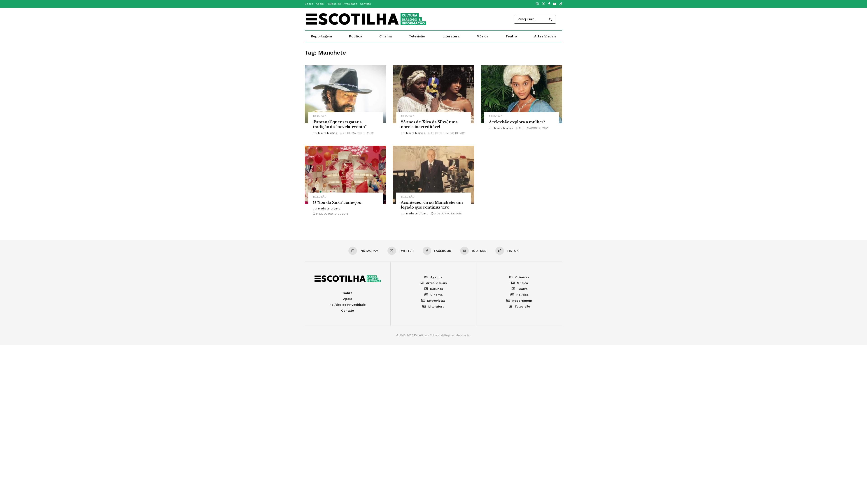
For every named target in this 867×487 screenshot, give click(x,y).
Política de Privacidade (341, 3)
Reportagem (321, 36)
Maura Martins (327, 133)
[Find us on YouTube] (554, 4)
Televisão (417, 36)
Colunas (436, 289)
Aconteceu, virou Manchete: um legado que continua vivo (432, 205)
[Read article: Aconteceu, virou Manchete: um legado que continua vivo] (433, 175)
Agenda (436, 277)
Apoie (320, 3)
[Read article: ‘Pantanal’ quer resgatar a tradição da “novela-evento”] (345, 94)
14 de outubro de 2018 (331, 213)
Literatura (451, 36)
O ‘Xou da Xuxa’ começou (337, 202)
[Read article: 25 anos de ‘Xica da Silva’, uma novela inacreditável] (433, 94)
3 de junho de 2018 (447, 213)
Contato (365, 3)
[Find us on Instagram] (537, 4)
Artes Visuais (545, 36)
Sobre (309, 3)
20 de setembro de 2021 (448, 133)
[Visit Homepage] (366, 19)
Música (482, 36)
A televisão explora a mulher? (517, 122)
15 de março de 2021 (533, 128)
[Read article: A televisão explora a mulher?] (521, 94)
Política (355, 36)
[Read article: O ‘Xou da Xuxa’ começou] (345, 175)
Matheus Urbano (329, 208)
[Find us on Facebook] (549, 4)
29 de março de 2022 (358, 133)
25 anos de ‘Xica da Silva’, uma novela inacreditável (429, 124)
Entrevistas (436, 300)
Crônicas (522, 277)
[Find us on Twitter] (543, 4)
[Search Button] (551, 19)
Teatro (511, 36)
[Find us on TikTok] (560, 4)
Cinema (385, 36)
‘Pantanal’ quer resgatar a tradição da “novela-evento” (339, 124)
